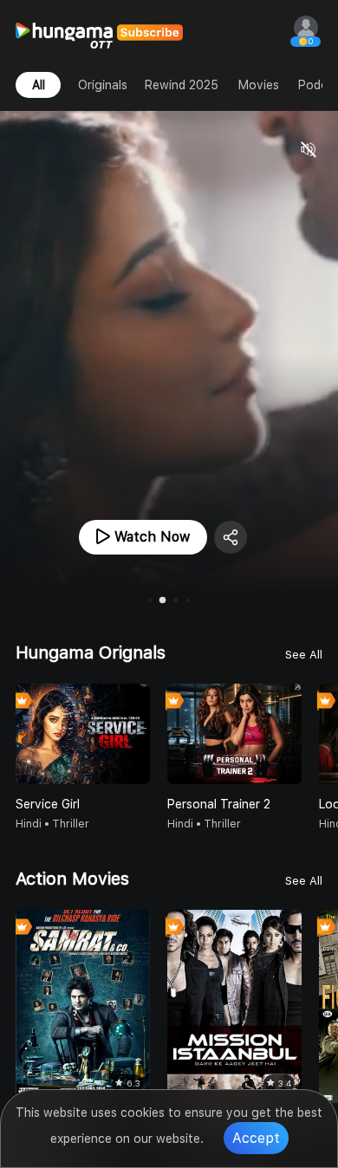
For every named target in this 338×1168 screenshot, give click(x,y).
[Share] (230, 537)
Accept (256, 1138)
